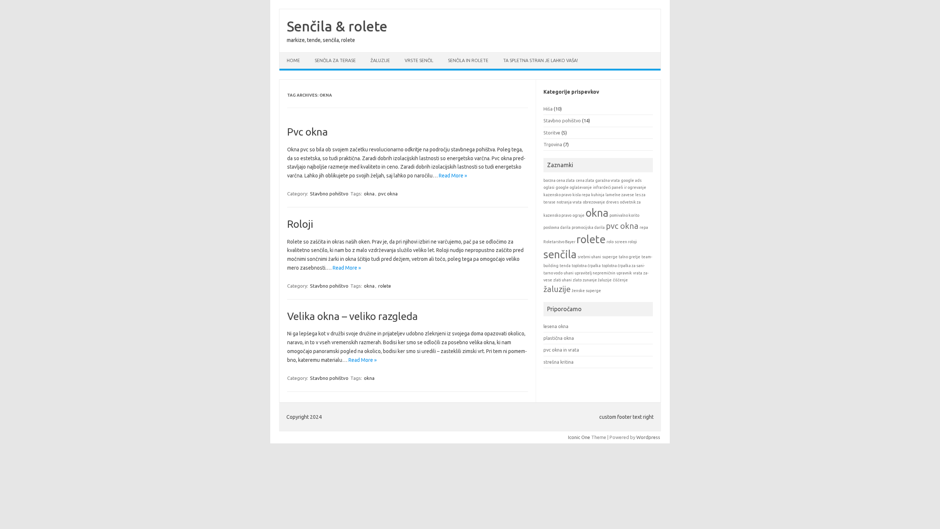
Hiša (548, 108)
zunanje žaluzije (597, 280)
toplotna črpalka (586, 265)
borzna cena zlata (559, 180)
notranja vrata (569, 202)
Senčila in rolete (468, 60)
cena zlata (585, 180)
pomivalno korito (624, 215)
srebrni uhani (589, 257)
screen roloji (626, 242)
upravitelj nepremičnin (595, 273)
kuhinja (597, 194)
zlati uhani (562, 280)
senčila (559, 254)
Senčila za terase (335, 60)
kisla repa (581, 194)
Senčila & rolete (337, 26)
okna (369, 193)
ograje (578, 215)
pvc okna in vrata (561, 349)
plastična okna (558, 338)
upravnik (624, 273)
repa (644, 227)
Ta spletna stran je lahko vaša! (540, 60)
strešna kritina (558, 361)
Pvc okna (307, 131)
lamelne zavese (619, 194)
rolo (610, 242)
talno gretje (629, 257)
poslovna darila (557, 227)
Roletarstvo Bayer (559, 242)
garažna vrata (607, 180)
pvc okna (388, 193)
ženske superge (586, 290)
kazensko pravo (557, 194)
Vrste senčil (419, 60)
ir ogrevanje (635, 187)
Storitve (551, 132)
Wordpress (648, 437)
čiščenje (620, 280)
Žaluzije (380, 60)
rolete (384, 285)
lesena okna (555, 326)
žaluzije (557, 289)
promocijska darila (588, 227)
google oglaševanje (574, 187)
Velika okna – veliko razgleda (352, 316)
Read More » (453, 176)
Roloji (300, 224)
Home (293, 60)
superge (610, 257)
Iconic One (579, 437)
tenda (565, 265)
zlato (577, 280)
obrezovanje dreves (601, 202)
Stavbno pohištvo (329, 193)
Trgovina (552, 144)
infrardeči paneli (608, 187)
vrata (637, 273)
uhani (569, 273)
